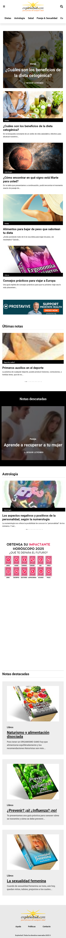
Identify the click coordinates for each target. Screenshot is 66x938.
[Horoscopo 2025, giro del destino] (28, 578)
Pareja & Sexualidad (47, 18)
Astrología (19, 18)
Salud (31, 18)
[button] (24, 381)
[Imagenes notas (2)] (33, 313)
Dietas (8, 18)
